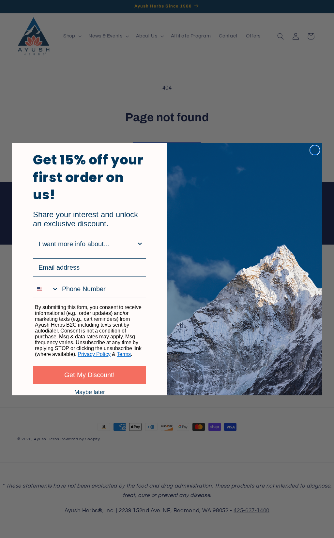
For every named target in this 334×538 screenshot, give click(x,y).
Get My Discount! (89, 374)
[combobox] (87, 244)
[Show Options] (140, 244)
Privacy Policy (94, 354)
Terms (124, 354)
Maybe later (89, 391)
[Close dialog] (314, 150)
